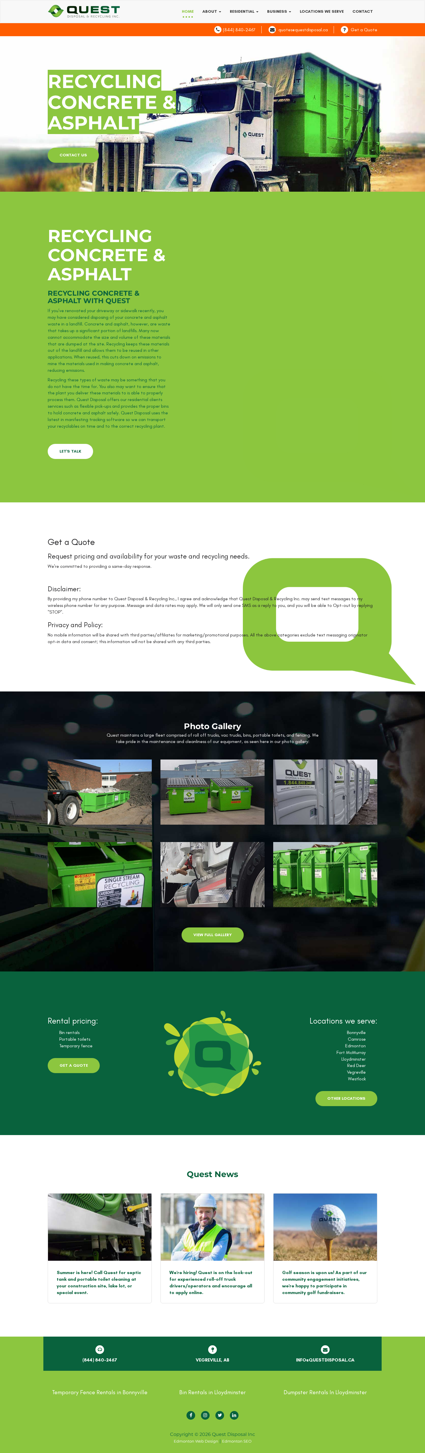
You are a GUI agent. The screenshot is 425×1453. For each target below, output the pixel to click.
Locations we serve (322, 11)
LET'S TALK (70, 451)
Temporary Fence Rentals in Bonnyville (99, 1392)
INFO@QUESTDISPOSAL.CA (325, 1360)
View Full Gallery (212, 934)
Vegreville (356, 1072)
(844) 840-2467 (239, 29)
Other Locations (346, 1098)
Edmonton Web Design (196, 1441)
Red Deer (356, 1065)
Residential (243, 11)
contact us (73, 155)
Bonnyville (356, 1032)
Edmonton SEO (237, 1441)
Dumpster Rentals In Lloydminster (325, 1392)
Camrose (357, 1039)
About (210, 11)
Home (188, 11)
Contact (362, 11)
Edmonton (355, 1045)
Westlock (357, 1078)
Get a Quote (364, 29)
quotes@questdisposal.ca (303, 29)
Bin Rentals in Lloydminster (212, 1392)
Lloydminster (353, 1059)
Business (277, 11)
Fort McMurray (351, 1052)
